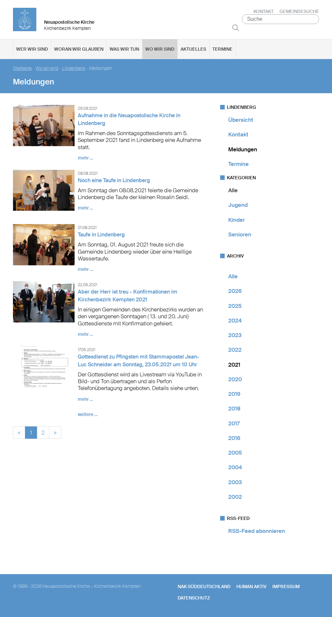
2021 (234, 364)
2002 (235, 496)
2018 (234, 408)
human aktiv (251, 586)
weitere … (88, 414)
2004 (235, 467)
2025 (235, 305)
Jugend (238, 204)
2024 (235, 320)
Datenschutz (194, 598)
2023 (235, 335)
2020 (235, 379)
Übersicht (240, 119)
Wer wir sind (32, 49)
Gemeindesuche (299, 11)
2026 (235, 291)
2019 (234, 393)
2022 (235, 349)
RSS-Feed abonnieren (256, 531)
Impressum (286, 586)
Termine (222, 49)
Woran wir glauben (78, 49)
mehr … (85, 158)
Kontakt (264, 11)
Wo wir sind (159, 49)
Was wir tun (124, 49)
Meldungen (242, 149)
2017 (234, 423)
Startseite (22, 68)
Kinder (236, 219)
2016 (234, 438)
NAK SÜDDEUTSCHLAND (204, 586)
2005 (235, 452)
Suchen (235, 27)
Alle (233, 190)
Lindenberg (73, 68)
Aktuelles (193, 49)
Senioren (239, 234)
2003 (235, 482)
